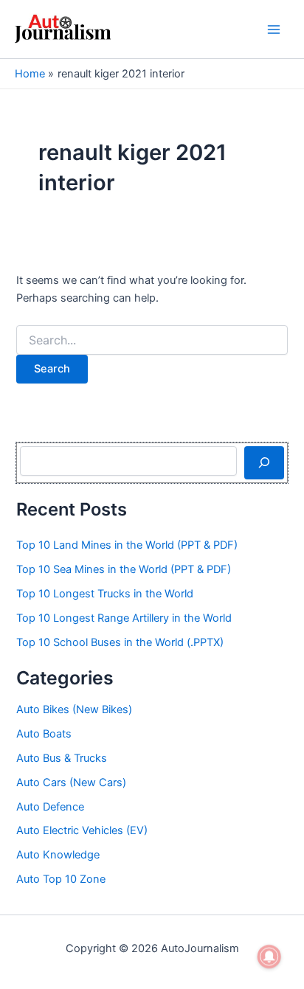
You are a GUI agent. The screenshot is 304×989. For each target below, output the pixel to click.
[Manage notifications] (269, 956)
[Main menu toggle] (273, 29)
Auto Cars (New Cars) (71, 782)
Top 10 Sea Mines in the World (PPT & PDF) (123, 569)
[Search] (263, 462)
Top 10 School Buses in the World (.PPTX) (120, 642)
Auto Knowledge (58, 854)
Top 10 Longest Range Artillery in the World (124, 618)
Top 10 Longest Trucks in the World (104, 593)
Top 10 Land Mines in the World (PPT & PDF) (127, 545)
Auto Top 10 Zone (61, 879)
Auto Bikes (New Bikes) (74, 709)
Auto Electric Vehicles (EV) (82, 830)
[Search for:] (151, 340)
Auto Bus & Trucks (61, 758)
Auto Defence (50, 806)
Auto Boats (44, 733)
